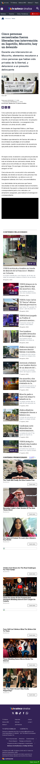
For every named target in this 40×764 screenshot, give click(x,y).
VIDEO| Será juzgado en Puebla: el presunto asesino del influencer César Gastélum (28, 320)
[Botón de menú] (2, 9)
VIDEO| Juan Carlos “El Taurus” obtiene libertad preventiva (27, 302)
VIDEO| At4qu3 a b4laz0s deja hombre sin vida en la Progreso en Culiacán (28, 446)
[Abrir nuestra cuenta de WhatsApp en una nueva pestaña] (27, 713)
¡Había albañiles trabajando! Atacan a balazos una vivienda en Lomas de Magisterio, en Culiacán (28, 416)
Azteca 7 (30, 3)
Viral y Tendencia (22, 14)
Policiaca (8, 18)
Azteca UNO (22, 3)
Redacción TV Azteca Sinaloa (17, 103)
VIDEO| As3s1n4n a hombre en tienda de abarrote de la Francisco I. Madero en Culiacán (19, 270)
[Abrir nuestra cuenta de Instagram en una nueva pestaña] (16, 713)
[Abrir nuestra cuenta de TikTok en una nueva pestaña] (20, 713)
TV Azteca (13, 3)
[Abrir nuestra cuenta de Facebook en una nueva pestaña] (23, 713)
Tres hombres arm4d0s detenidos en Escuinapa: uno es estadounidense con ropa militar (27, 336)
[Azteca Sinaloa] (20, 8)
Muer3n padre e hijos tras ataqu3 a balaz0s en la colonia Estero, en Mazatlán (27, 399)
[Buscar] (37, 8)
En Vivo (36, 14)
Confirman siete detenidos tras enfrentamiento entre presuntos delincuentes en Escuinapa (26, 432)
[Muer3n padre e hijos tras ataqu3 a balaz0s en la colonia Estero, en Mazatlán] (11, 400)
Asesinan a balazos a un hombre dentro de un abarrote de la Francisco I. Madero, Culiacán (28, 367)
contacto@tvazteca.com (27, 731)
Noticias (3, 14)
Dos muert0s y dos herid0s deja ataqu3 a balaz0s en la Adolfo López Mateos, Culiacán (27, 383)
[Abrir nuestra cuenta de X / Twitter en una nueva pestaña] (13, 713)
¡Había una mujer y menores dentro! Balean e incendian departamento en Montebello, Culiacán (27, 353)
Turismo (11, 14)
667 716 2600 (24, 733)
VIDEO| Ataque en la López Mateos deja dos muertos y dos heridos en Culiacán (28, 287)
